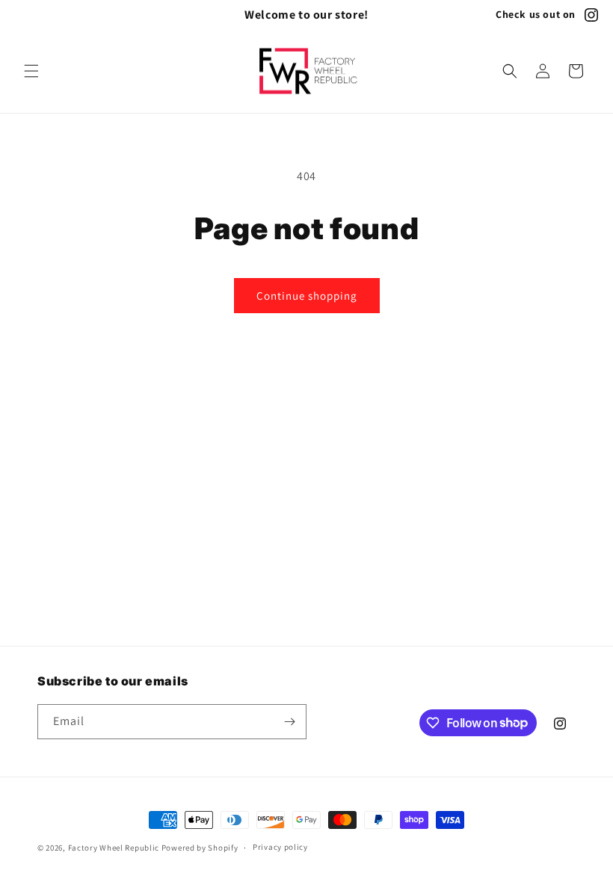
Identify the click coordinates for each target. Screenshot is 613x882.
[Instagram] (591, 15)
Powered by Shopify (199, 847)
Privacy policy (280, 847)
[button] (31, 71)
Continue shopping (306, 296)
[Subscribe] (289, 721)
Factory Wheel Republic (113, 847)
